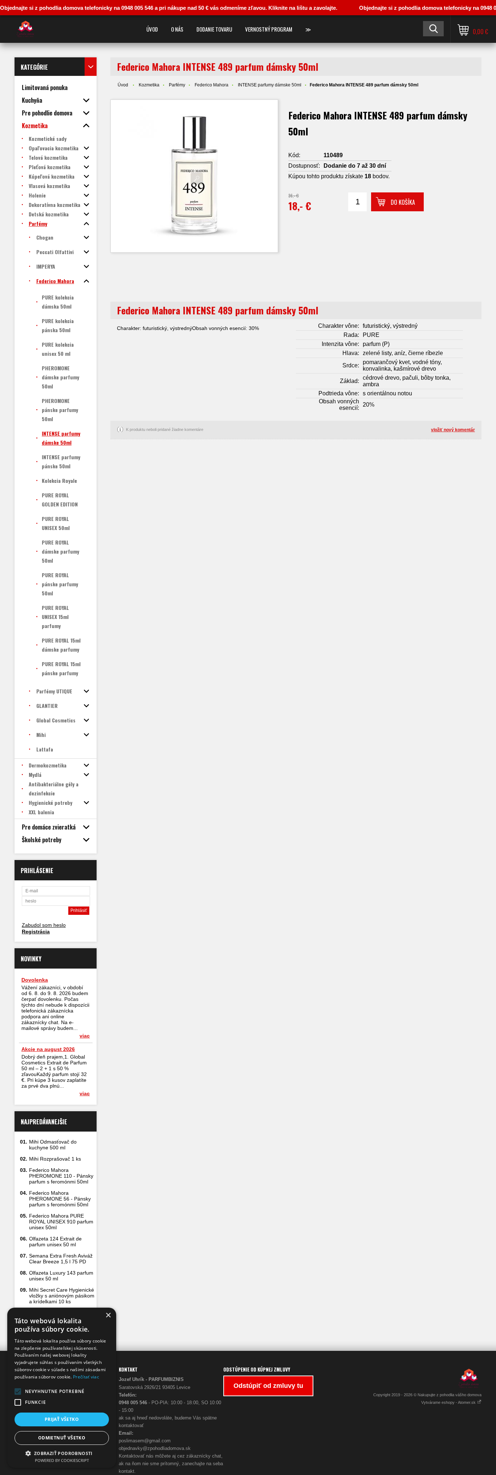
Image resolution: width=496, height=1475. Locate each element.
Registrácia (36, 931)
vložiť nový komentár (453, 429)
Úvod (152, 29)
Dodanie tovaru (214, 29)
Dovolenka (34, 980)
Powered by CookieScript (62, 1460)
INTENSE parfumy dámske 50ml (269, 84)
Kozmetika (149, 84)
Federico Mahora (211, 84)
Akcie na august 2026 (48, 1049)
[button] (18, 1391)
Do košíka (403, 202)
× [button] (108, 1315)
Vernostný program (268, 29)
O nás (177, 29)
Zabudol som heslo (44, 925)
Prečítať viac (86, 1377)
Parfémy (177, 84)
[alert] (61, 1388)
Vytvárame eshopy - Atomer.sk (449, 1402)
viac (85, 1036)
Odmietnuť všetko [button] (61, 1438)
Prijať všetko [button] (62, 1419)
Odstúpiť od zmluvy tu (268, 1385)
